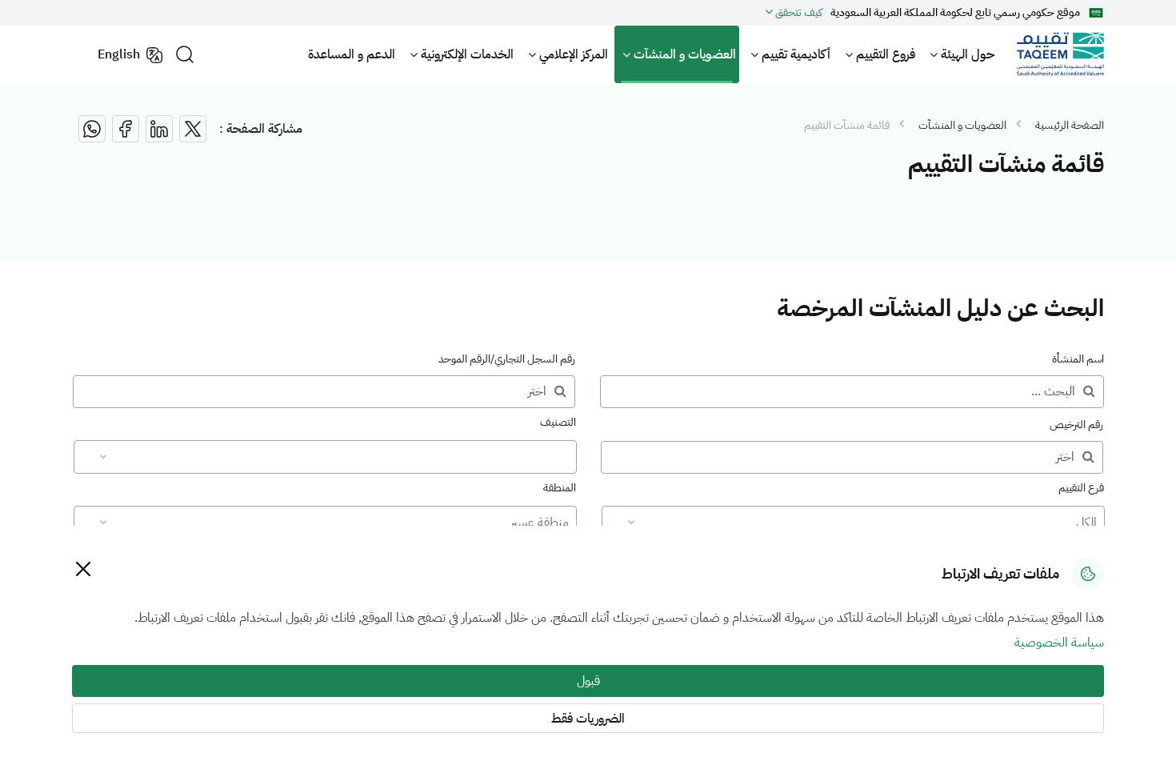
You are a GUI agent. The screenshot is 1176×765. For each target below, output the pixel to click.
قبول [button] (588, 681)
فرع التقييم (1081, 487)
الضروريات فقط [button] (588, 718)
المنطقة (559, 487)
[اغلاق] (83, 568)
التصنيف (558, 422)
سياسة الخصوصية (1059, 642)
